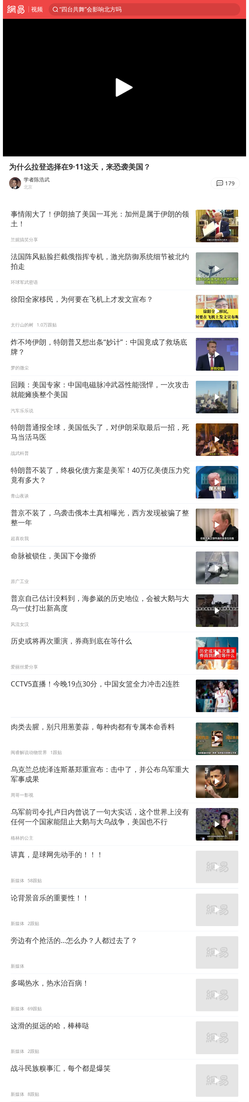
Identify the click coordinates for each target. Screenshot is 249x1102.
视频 (37, 9)
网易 (16, 9)
